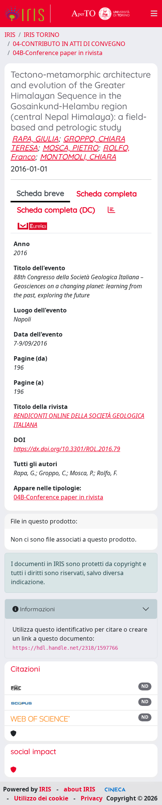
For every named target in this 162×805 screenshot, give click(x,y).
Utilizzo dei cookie (41, 798)
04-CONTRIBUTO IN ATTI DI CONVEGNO (69, 44)
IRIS (10, 35)
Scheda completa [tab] (106, 193)
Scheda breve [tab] (40, 193)
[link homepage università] (100, 14)
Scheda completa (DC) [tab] (56, 209)
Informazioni (36, 609)
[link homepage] (27, 14)
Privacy (91, 798)
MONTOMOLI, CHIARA (78, 156)
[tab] (111, 210)
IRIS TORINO (42, 35)
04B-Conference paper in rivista (57, 53)
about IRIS (79, 789)
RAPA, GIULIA (35, 138)
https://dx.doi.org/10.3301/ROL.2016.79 (67, 449)
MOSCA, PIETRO (70, 147)
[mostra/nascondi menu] (154, 13)
